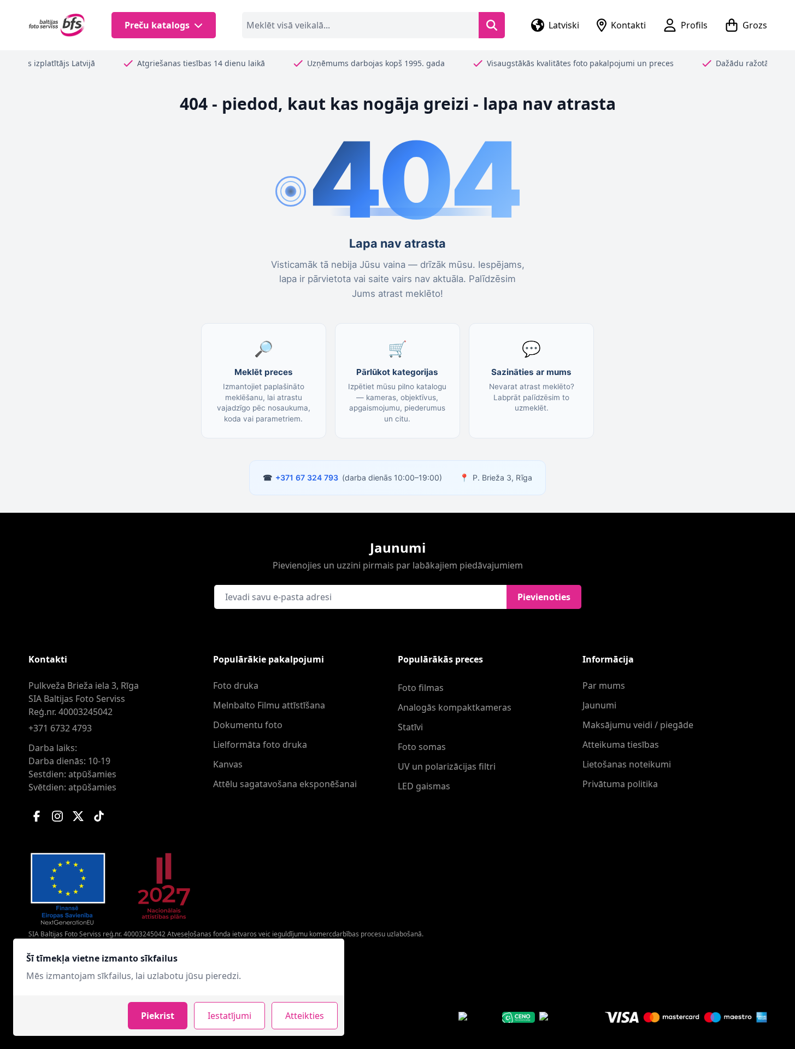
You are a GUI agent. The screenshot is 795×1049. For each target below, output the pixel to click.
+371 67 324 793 (306, 477)
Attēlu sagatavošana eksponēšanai (285, 784)
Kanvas (228, 764)
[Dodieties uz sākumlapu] (57, 25)
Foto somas (422, 747)
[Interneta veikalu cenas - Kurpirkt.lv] (558, 1017)
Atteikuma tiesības (620, 745)
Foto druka (235, 685)
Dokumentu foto (247, 725)
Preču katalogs (157, 25)
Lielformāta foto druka (260, 745)
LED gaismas (424, 786)
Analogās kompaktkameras (454, 707)
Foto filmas (421, 688)
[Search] (492, 25)
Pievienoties (543, 597)
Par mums (603, 685)
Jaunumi (599, 705)
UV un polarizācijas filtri (447, 766)
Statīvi (410, 727)
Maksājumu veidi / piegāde (637, 725)
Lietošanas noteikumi (626, 764)
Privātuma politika (620, 784)
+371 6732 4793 (60, 728)
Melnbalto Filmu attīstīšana (269, 705)
